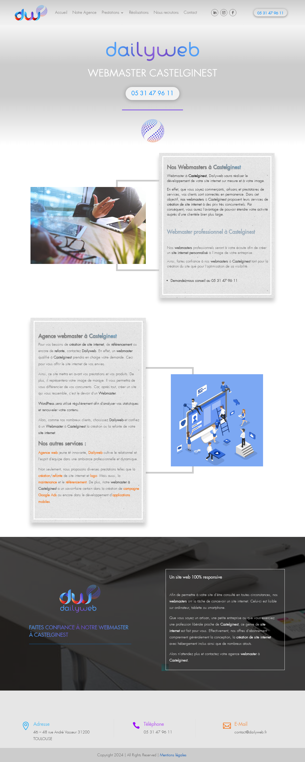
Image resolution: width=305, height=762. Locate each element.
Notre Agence (84, 12)
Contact (190, 12)
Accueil (61, 12)
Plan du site (199, 754)
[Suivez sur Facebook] (232, 12)
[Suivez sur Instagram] (223, 12)
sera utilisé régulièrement (65, 403)
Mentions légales (173, 754)
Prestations (110, 12)
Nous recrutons (166, 12)
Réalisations (138, 12)
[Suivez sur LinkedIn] (214, 12)
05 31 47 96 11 (270, 13)
